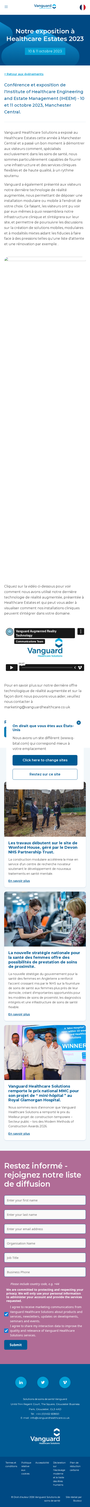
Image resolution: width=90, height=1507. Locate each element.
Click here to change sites (45, 760)
